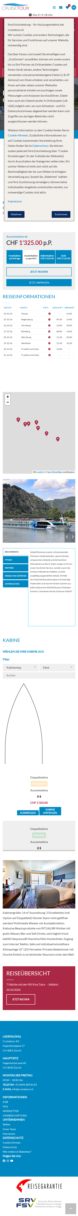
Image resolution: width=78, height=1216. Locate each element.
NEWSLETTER (11, 1110)
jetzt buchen (20, 999)
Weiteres (9, 568)
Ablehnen (16, 214)
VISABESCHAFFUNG (15, 1115)
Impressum (9, 1133)
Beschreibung (12, 552)
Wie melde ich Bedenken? (17, 1151)
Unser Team (9, 1129)
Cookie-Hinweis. (18, 135)
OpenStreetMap (54, 472)
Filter (6, 659)
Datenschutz (10, 1147)
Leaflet (39, 472)
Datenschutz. (40, 145)
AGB (5, 1101)
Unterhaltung (12, 584)
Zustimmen (61, 214)
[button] (58, 439)
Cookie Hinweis (11, 1142)
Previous (67, 536)
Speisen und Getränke (15, 576)
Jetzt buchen (39, 271)
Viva (39, 511)
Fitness (8, 560)
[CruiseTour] (15, 8)
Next (72, 536)
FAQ (5, 1106)
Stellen (6, 1124)
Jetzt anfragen (39, 282)
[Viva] (39, 511)
